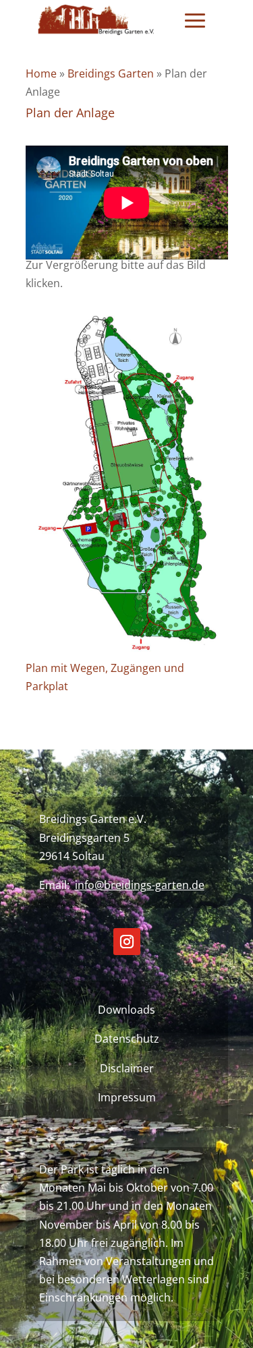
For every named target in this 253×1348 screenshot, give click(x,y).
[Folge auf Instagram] (126, 941)
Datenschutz (126, 1038)
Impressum (127, 1097)
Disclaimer (127, 1068)
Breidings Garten (110, 73)
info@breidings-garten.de (139, 885)
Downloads (126, 1009)
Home (41, 73)
